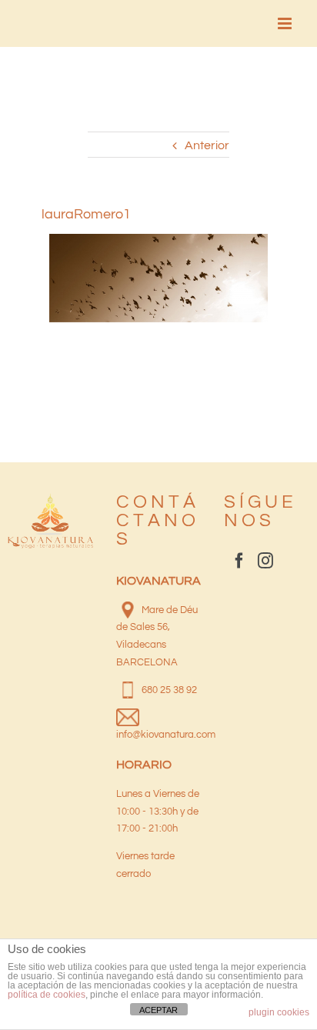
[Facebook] (239, 560)
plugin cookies (279, 1012)
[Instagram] (265, 560)
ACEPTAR (158, 1010)
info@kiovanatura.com (165, 734)
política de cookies (46, 994)
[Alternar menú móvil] (286, 23)
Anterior (207, 145)
